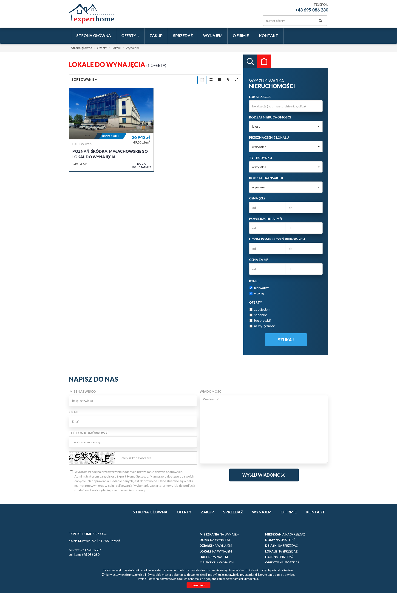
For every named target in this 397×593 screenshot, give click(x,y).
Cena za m (258, 259)
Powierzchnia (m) (265, 218)
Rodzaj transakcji (266, 178)
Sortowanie (83, 79)
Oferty (184, 512)
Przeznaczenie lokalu (269, 137)
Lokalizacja (260, 97)
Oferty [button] (129, 35)
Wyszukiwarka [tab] (250, 61)
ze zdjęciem (262, 309)
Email (73, 412)
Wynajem (212, 35)
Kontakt (268, 35)
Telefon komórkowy (88, 433)
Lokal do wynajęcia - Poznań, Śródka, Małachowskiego (111, 129)
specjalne (261, 315)
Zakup (156, 35)
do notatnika (141, 165)
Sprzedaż (183, 35)
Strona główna (93, 35)
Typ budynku (260, 158)
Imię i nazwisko (82, 391)
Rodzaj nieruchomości (270, 117)
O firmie (241, 35)
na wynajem (219, 534)
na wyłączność (264, 326)
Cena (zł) (257, 198)
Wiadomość (210, 391)
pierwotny (261, 288)
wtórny (259, 293)
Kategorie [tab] (264, 61)
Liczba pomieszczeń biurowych (277, 239)
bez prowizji (262, 320)
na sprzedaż (285, 534)
